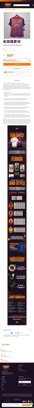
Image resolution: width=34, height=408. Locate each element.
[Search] (28, 5)
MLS (2, 383)
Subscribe (24, 384)
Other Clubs (3, 380)
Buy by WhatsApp (17, 68)
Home (2, 9)
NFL (2, 387)
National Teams (4, 382)
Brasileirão (3, 378)
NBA (2, 386)
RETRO (3, 384)
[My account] (32, 5)
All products (5, 9)
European (3, 379)
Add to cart (17, 64)
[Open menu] (2, 5)
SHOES (3, 388)
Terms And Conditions (22, 370)
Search (20, 366)
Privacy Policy (21, 369)
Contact (20, 368)
